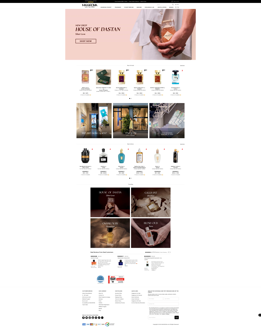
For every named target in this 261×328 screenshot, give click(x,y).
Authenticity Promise (120, 302)
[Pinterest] (89, 317)
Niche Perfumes (135, 297)
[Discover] (95, 324)
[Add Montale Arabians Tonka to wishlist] (174, 165)
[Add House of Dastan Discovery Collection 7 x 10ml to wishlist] (102, 86)
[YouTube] (93, 317)
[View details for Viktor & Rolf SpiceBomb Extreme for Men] (85, 155)
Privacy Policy (118, 295)
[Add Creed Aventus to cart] (104, 165)
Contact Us (101, 295)
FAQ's (100, 300)
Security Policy (118, 293)
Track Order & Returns (134, 1)
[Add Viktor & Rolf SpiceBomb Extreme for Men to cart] (86, 165)
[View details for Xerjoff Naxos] (157, 155)
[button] (168, 252)
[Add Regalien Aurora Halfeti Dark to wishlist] (120, 86)
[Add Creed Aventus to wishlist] (102, 165)
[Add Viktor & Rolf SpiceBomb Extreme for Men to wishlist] (84, 165)
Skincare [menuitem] (139, 7)
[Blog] (102, 317)
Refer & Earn (143, 1)
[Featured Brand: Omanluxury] (110, 232)
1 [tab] (129, 98)
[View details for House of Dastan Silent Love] (85, 77)
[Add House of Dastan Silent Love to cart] (86, 86)
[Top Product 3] (167, 120)
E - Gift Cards (85, 295)
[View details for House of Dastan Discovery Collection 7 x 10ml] (103, 77)
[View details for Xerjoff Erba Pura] (121, 155)
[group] (130, 34)
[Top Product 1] (94, 120)
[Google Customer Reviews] (109, 324)
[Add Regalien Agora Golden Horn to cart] (140, 86)
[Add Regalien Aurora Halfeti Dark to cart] (122, 86)
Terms (163, 313)
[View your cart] (178, 7)
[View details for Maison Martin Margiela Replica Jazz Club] (139, 155)
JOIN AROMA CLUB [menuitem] (149, 7)
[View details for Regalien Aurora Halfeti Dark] (121, 77)
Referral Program (86, 299)
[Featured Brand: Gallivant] (151, 202)
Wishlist (100, 302)
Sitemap (101, 299)
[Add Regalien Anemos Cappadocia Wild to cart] (158, 86)
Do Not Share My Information (138, 302)
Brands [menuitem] (171, 7)
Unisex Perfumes (135, 299)
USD (176, 4)
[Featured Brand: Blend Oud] (151, 232)
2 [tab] (131, 98)
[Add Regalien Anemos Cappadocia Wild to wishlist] (156, 86)
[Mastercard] (91, 324)
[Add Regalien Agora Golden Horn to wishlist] (138, 86)
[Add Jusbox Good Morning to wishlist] (174, 86)
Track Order (85, 304)
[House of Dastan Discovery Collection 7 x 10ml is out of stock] (104, 86)
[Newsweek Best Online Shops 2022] (116, 279)
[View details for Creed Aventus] (103, 155)
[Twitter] (86, 317)
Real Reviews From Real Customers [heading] (101, 252)
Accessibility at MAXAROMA (88, 302)
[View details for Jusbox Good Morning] (175, 77)
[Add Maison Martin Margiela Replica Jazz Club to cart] (140, 165)
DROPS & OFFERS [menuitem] (162, 7)
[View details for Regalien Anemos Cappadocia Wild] (157, 77)
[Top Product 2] (130, 120)
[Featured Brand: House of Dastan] (110, 202)
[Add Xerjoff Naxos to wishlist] (156, 165)
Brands (100, 308)
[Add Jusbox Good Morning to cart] (176, 86)
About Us (101, 293)
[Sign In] (176, 7)
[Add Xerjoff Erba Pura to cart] (122, 165)
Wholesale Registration (104, 304)
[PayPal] (99, 324)
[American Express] (84, 324)
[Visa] (87, 324)
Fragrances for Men (136, 293)
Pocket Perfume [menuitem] (128, 7)
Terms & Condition (119, 299)
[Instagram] (96, 317)
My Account (85, 300)
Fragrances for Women (137, 295)
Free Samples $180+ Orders (121, 1)
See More (182, 65)
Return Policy (118, 300)
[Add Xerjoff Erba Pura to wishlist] (120, 165)
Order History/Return (87, 293)
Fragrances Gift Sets (136, 300)
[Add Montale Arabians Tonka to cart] (176, 165)
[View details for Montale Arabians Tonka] (175, 155)
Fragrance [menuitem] (118, 7)
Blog (100, 310)
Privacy (167, 313)
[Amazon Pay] (103, 324)
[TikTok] (99, 317)
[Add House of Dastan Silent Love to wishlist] (84, 86)
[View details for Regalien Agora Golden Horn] (139, 77)
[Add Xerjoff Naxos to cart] (158, 165)
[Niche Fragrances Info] (90, 95)
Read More (105, 266)
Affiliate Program (102, 306)
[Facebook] (83, 317)
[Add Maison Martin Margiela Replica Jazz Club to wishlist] (138, 165)
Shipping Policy (118, 297)
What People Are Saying (104, 297)
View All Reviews (163, 252)
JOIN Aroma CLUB (86, 297)
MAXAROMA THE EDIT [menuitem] (106, 7)
